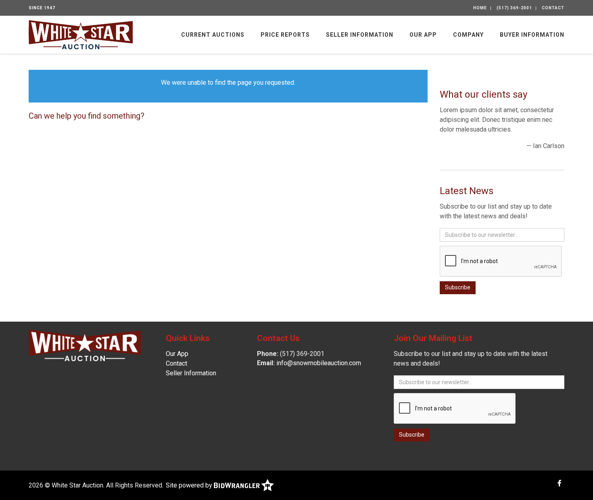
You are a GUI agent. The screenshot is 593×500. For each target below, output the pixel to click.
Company (468, 34)
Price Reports (285, 34)
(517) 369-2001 (514, 8)
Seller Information (359, 34)
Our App (423, 34)
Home (480, 8)
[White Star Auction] (81, 34)
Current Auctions (212, 34)
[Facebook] (560, 483)
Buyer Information (532, 34)
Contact (553, 8)
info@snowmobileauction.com (318, 363)
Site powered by (190, 485)
